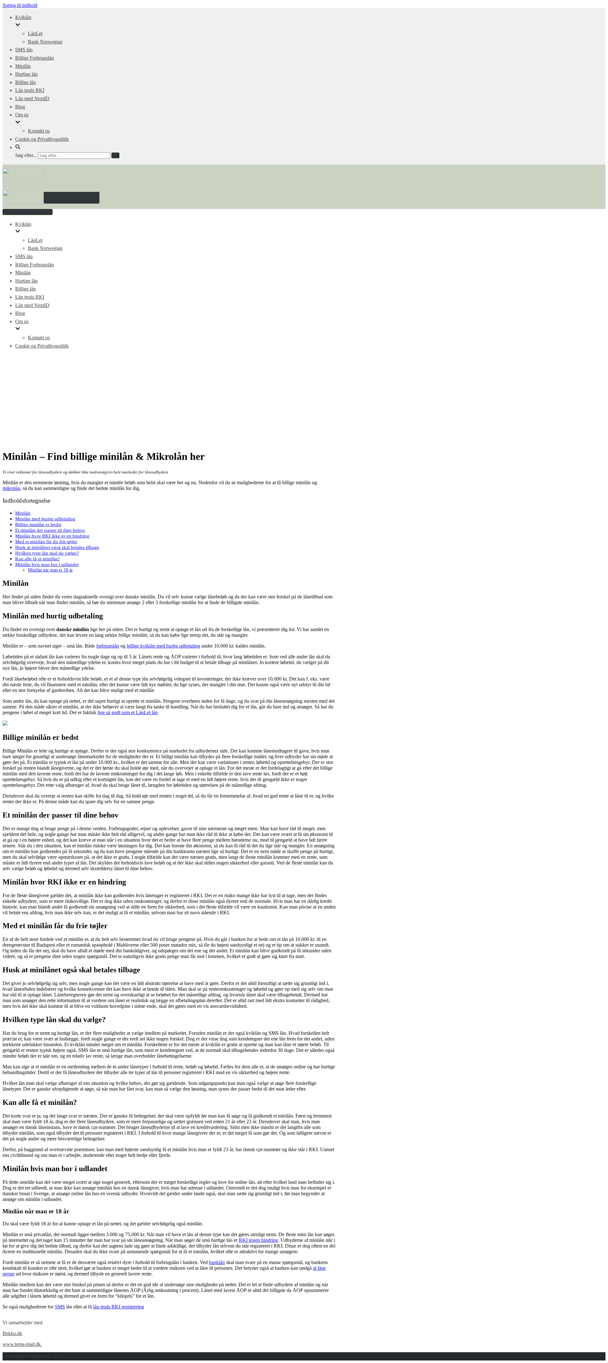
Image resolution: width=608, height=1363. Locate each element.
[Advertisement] (304, 399)
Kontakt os (39, 131)
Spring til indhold (20, 5)
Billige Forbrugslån (34, 58)
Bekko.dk (12, 1333)
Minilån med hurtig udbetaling (45, 518)
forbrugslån (107, 646)
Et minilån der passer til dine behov (50, 530)
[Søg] (115, 155)
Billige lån (25, 82)
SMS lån (24, 49)
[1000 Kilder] (23, 180)
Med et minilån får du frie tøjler (46, 541)
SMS (60, 1306)
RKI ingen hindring (258, 1240)
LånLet (35, 33)
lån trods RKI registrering (118, 1306)
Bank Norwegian (45, 41)
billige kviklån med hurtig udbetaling (163, 646)
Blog (20, 106)
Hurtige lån (26, 74)
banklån (217, 1262)
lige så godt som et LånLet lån (128, 712)
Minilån (23, 66)
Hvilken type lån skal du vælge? (47, 553)
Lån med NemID (32, 98)
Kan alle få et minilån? (37, 558)
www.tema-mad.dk (22, 1344)
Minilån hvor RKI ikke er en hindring (52, 535)
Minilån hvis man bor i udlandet (47, 564)
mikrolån (11, 488)
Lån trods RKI (29, 90)
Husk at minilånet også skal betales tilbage (57, 547)
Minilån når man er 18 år (50, 569)
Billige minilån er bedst (38, 524)
